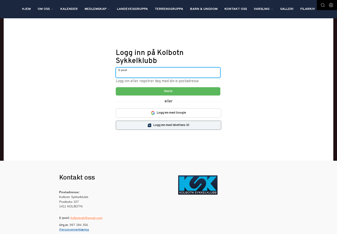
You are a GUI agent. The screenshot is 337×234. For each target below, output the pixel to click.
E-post (123, 70)
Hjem (26, 9)
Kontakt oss (235, 9)
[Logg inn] (331, 5)
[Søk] (323, 5)
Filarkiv (307, 9)
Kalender (69, 9)
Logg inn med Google (171, 113)
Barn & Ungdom (204, 9)
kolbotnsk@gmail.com (86, 218)
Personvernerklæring (74, 230)
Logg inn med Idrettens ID (171, 125)
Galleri (286, 9)
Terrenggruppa (169, 9)
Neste (168, 91)
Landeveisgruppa (132, 9)
